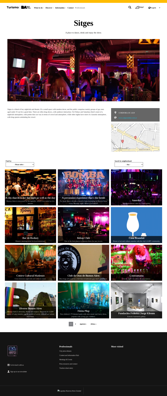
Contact (70, 8)
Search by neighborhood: (123, 161)
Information (60, 8)
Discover (49, 8)
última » (93, 324)
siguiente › (83, 324)
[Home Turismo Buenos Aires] (19, 7)
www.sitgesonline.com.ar (127, 118)
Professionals (80, 8)
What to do (38, 8)
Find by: (9, 161)
